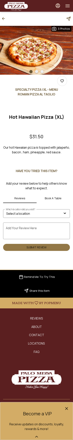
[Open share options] (68, 19)
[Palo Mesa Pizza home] (20, 6)
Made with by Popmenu (32, 302)
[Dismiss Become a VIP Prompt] (66, 408)
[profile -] (57, 5)
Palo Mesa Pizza (36, 378)
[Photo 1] (31, 71)
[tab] (20, 198)
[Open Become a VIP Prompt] (36, 436)
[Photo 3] (42, 71)
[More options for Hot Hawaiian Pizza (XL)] (62, 81)
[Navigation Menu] (67, 6)
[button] (4, 18)
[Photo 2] (36, 71)
